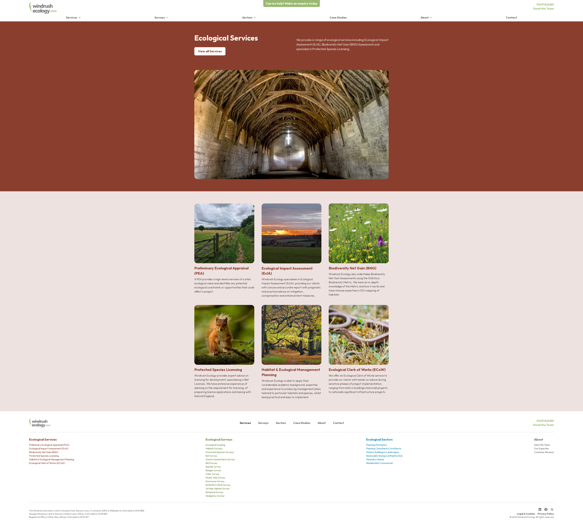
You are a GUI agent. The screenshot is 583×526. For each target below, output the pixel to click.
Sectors (281, 423)
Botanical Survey (214, 492)
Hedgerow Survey (215, 495)
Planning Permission (376, 444)
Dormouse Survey (215, 481)
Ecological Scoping (215, 444)
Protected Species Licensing (44, 455)
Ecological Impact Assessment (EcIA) (48, 448)
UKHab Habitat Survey (218, 488)
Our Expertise (541, 448)
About (322, 423)
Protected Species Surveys (220, 452)
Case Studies (338, 17)
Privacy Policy (546, 513)
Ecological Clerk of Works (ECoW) (47, 463)
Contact (511, 17)
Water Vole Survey (215, 477)
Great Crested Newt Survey (220, 459)
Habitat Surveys (214, 448)
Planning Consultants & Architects (383, 448)
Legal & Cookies (526, 513)
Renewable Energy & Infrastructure (384, 455)
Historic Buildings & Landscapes (382, 452)
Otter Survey (212, 473)
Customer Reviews (544, 452)
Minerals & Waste (375, 459)
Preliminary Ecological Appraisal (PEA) (49, 444)
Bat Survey (211, 455)
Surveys (263, 423)
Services (245, 423)
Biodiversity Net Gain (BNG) (43, 452)
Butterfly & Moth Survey (218, 484)
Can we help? (291, 3)
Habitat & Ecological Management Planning (51, 459)
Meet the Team (542, 444)
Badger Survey (213, 470)
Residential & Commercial (379, 463)
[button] (73, 17)
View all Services (210, 51)
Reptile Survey (213, 466)
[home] (42, 8)
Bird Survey (211, 463)
